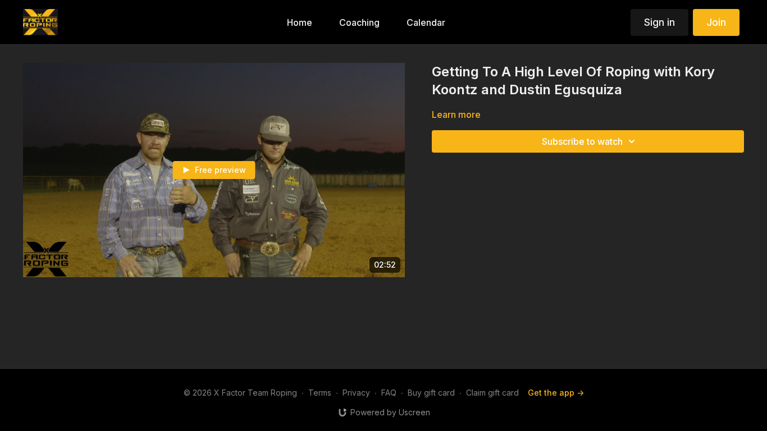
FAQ (388, 392)
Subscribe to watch (582, 141)
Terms (319, 392)
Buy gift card (431, 392)
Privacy (356, 392)
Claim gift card (492, 392)
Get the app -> (556, 392)
